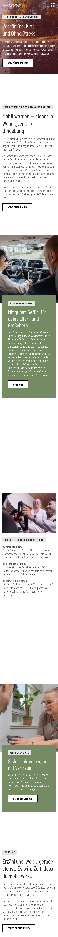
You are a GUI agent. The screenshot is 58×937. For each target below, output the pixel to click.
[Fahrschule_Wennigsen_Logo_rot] (12, 5)
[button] (53, 5)
